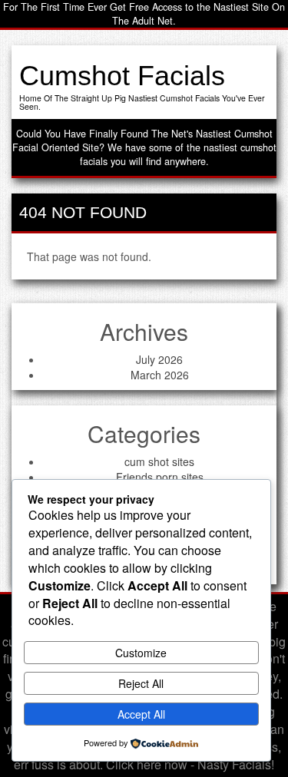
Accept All (141, 714)
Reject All (141, 683)
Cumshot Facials (122, 75)
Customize (141, 652)
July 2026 (159, 359)
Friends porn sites (160, 476)
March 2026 (160, 374)
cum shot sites (159, 461)
